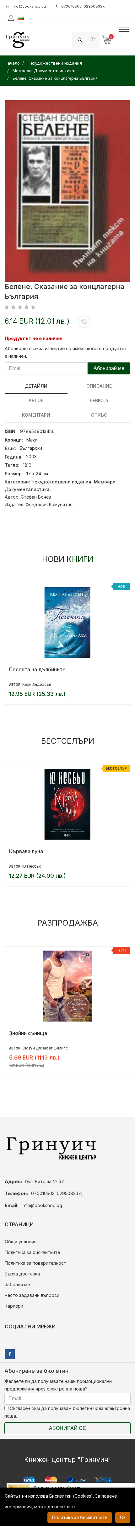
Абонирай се (67, 1428)
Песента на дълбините (37, 669)
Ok (123, 1517)
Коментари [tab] (36, 415)
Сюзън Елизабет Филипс (45, 1048)
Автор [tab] (36, 400)
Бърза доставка (22, 1273)
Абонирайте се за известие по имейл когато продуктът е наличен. (66, 352)
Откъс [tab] (99, 415)
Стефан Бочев (36, 497)
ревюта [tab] (99, 400)
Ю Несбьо (31, 866)
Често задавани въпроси (32, 1295)
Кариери (14, 1306)
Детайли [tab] (36, 386)
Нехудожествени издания (61, 481)
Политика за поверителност (35, 1263)
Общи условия (20, 1241)
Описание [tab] (99, 386)
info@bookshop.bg (29, 6)
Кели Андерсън (36, 684)
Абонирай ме (109, 368)
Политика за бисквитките (32, 1252)
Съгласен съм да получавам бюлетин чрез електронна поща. (67, 1412)
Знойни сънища (28, 1033)
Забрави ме (17, 1284)
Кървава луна (26, 851)
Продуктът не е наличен (33, 338)
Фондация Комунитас (49, 504)
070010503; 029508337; (83, 6)
